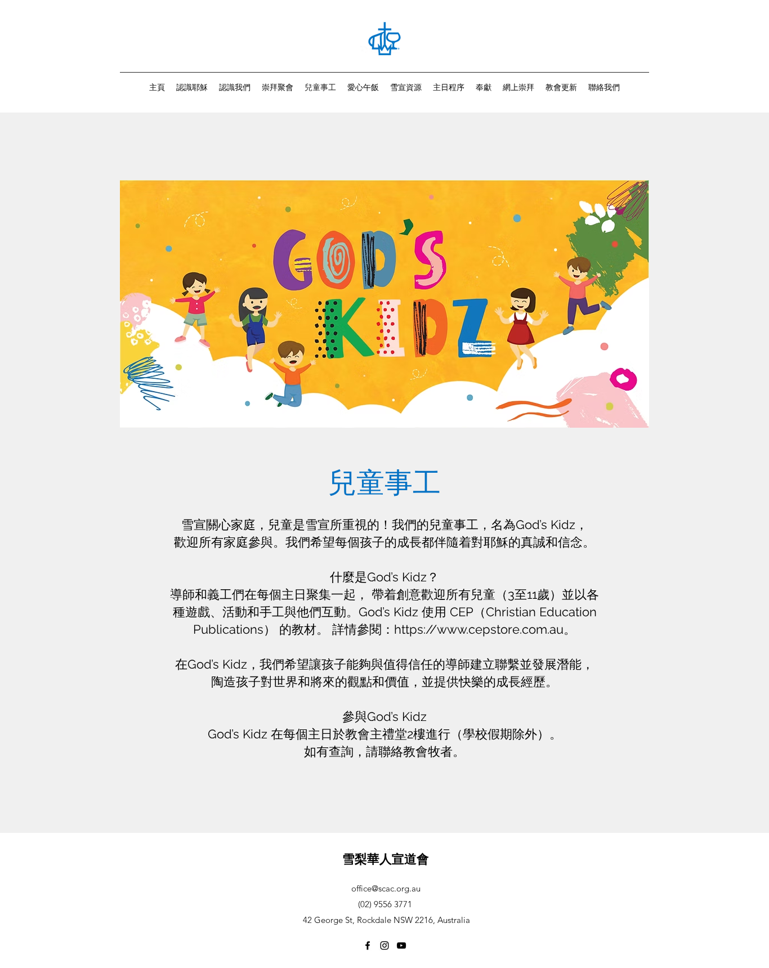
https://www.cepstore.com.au (479, 629)
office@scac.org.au (386, 888)
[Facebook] (367, 945)
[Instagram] (384, 945)
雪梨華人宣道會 (385, 859)
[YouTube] (401, 945)
